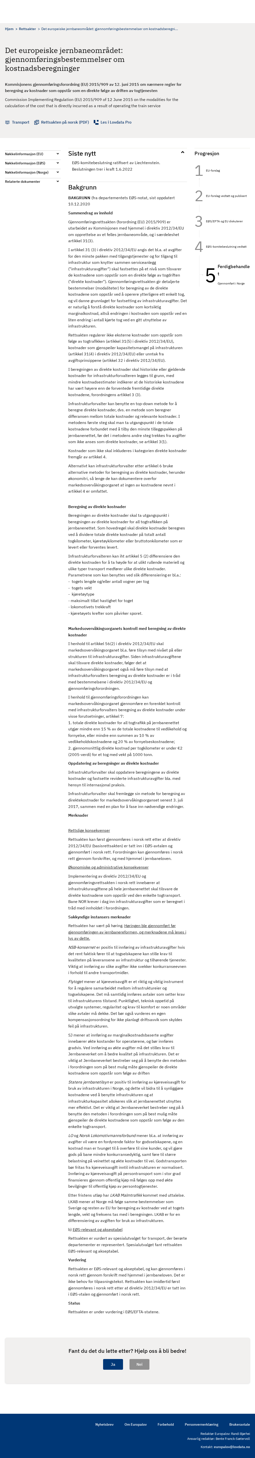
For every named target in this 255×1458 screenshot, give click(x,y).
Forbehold (166, 1424)
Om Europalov (136, 1424)
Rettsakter (27, 29)
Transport (20, 122)
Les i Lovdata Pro (116, 122)
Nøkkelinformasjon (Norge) (27, 172)
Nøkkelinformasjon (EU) (24, 154)
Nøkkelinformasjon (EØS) (25, 163)
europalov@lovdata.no (232, 1447)
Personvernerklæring (201, 1424)
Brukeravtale (239, 1424)
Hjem (9, 29)
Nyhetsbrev (104, 1424)
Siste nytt (82, 153)
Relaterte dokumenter (22, 181)
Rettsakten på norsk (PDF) (65, 122)
